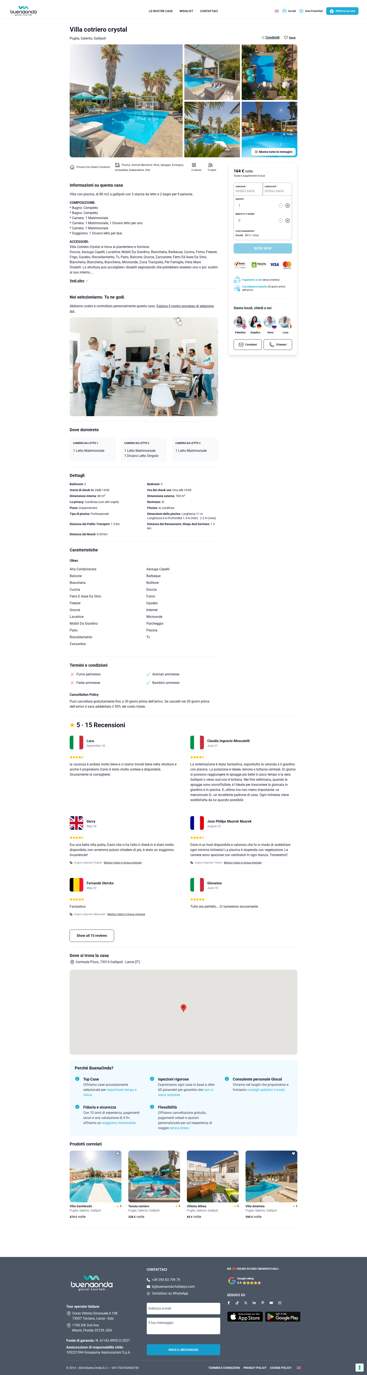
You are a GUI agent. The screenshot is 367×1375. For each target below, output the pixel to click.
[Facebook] (228, 1303)
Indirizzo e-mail (159, 1308)
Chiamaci (281, 344)
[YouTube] (271, 1303)
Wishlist (186, 11)
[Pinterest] (262, 1303)
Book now (262, 248)
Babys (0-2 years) (245, 214)
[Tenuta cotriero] (154, 1176)
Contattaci (209, 11)
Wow (156, 164)
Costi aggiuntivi (245, 231)
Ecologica (177, 164)
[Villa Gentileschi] (95, 1176)
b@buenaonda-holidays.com (173, 1287)
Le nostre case (161, 11)
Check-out (271, 186)
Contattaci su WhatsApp (170, 1293)
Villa (147, 170)
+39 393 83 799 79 (166, 1280)
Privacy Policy (255, 1367)
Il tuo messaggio (160, 1323)
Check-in (240, 186)
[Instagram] (279, 1303)
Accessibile (121, 170)
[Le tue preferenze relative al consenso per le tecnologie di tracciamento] (360, 1368)
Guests (240, 199)
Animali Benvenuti (141, 164)
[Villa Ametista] (271, 1176)
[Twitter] (245, 1303)
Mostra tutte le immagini (275, 152)
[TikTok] (237, 1303)
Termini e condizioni (224, 1367)
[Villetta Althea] (213, 1176)
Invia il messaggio (183, 1349)
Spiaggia (166, 164)
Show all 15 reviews (92, 936)
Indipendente (136, 170)
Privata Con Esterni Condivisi (93, 167)
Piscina (126, 164)
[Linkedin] (254, 1303)
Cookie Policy (281, 1367)
